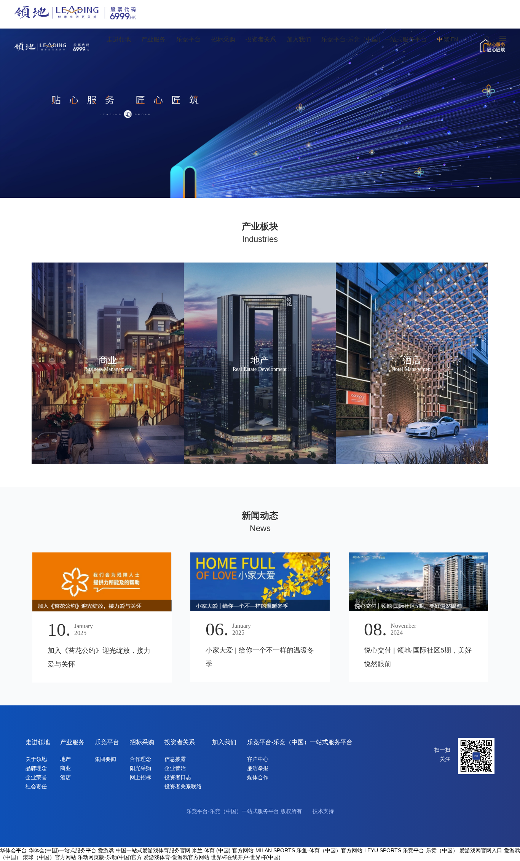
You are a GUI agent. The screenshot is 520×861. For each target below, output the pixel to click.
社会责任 (36, 786)
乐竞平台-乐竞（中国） (430, 850)
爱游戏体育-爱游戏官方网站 (176, 857)
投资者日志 (177, 777)
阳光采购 (140, 768)
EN (454, 39)
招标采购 (142, 742)
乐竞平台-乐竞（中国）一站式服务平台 (300, 742)
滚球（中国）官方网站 (49, 857)
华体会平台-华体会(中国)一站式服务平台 (48, 850)
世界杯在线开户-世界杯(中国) (246, 857)
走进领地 (38, 742)
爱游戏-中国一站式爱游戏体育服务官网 (144, 850)
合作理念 (140, 759)
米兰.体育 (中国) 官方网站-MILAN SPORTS (243, 850)
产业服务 (72, 742)
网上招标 (140, 777)
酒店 (65, 777)
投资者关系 (179, 742)
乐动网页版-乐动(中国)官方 (110, 857)
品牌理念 (36, 768)
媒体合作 (257, 777)
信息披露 (175, 759)
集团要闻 (105, 759)
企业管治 (175, 768)
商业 (65, 768)
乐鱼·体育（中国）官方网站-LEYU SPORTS (349, 850)
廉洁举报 (257, 768)
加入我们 (224, 742)
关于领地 (36, 759)
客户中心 (257, 759)
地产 (65, 759)
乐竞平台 (107, 742)
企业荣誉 (36, 777)
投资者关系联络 (183, 786)
